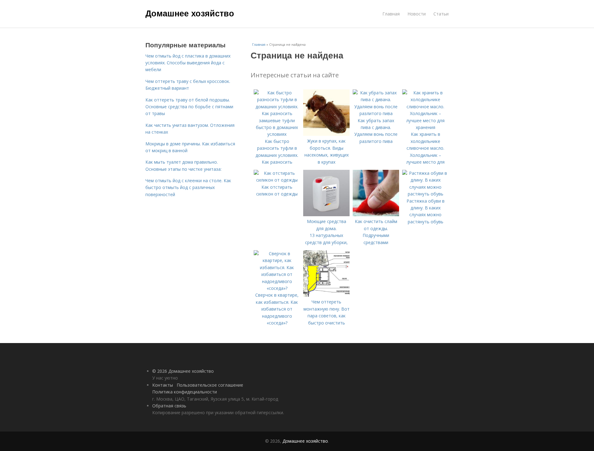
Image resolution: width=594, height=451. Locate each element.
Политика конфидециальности (184, 392)
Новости (416, 14)
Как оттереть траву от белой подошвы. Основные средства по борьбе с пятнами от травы (189, 107)
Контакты (162, 385)
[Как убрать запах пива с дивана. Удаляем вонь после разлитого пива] (376, 113)
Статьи (441, 14)
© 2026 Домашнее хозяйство (183, 371)
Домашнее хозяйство (189, 13)
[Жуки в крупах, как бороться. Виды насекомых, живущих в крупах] (326, 134)
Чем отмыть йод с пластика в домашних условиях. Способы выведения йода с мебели (187, 63)
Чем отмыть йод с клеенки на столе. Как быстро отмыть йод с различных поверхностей (188, 187)
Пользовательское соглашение (210, 385)
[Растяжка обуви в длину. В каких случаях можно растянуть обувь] (425, 194)
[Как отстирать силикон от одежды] (277, 180)
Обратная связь (169, 406)
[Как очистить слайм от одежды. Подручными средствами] (376, 214)
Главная (391, 14)
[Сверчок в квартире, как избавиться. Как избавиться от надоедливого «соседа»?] (277, 288)
